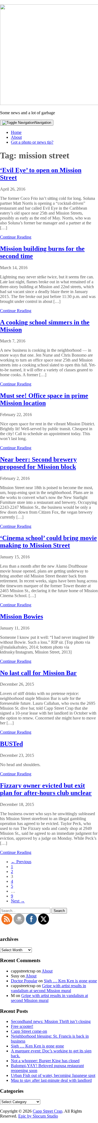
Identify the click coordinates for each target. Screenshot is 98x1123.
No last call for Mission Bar (38, 672)
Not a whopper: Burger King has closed (45, 1060)
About (16, 137)
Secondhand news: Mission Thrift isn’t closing (51, 1021)
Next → (18, 901)
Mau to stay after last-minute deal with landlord (51, 1080)
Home (16, 132)
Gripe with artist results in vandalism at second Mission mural (48, 988)
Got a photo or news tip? (32, 142)
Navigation (43, 123)
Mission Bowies (21, 616)
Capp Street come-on (29, 1031)
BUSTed (11, 743)
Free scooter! (22, 1026)
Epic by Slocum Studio (38, 1116)
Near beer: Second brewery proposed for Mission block (38, 463)
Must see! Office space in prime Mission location (44, 399)
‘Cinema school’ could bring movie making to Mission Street (48, 541)
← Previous (21, 861)
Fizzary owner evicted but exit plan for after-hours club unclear (46, 789)
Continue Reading (15, 237)
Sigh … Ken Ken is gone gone (70, 981)
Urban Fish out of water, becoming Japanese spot (53, 1075)
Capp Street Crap (47, 1111)
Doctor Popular (24, 981)
